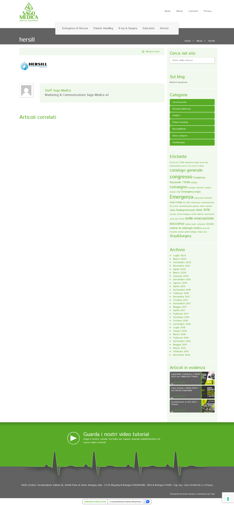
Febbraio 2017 (181, 314)
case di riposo (198, 166)
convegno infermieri (196, 187)
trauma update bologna (187, 232)
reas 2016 (203, 210)
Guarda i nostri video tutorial (116, 434)
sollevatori (201, 224)
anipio (196, 162)
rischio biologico (183, 214)
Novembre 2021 (181, 266)
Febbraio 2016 (181, 338)
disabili (173, 192)
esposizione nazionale (203, 198)
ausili (202, 162)
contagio (193, 182)
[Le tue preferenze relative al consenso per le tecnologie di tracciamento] (228, 499)
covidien (208, 187)
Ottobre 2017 (180, 300)
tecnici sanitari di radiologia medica (192, 226)
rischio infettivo (197, 214)
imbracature (195, 202)
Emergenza (181, 197)
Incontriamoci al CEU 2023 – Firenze (184, 403)
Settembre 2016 (182, 324)
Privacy (208, 11)
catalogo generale (186, 170)
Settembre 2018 (182, 290)
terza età (206, 228)
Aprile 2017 (179, 310)
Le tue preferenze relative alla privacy (125, 502)
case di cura (186, 166)
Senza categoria (179, 135)
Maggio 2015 (180, 344)
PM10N (172, 210)
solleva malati (190, 224)
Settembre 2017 (182, 303)
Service (164, 28)
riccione (173, 214)
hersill (211, 41)
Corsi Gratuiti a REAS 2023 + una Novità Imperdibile (185, 389)
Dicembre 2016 (181, 317)
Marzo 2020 (179, 272)
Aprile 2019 (179, 286)
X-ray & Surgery (127, 28)
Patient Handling (103, 28)
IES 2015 (186, 202)
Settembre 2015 (182, 341)
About (179, 11)
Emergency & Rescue (75, 28)
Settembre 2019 (182, 279)
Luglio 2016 (179, 327)
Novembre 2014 (181, 355)
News (168, 11)
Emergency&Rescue (181, 108)
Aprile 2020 (179, 269)
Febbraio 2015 (181, 351)
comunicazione (179, 102)
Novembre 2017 (181, 296)
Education (149, 28)
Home (188, 41)
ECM (179, 192)
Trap (213, 494)
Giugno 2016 (180, 331)
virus (205, 232)
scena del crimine (177, 219)
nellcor (202, 206)
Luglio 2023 (179, 255)
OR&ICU (176, 115)
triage (200, 232)
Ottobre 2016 (180, 320)
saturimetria (209, 214)
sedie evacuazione (199, 218)
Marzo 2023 (179, 259)
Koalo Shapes (188, 494)
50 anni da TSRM (177, 162)
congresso (181, 177)
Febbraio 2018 (181, 293)
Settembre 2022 (182, 262)
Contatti (193, 11)
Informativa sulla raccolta (95, 502)
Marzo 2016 (179, 334)
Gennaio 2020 (181, 276)
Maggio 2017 (180, 307)
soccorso (177, 223)
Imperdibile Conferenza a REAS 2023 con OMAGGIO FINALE (185, 375)
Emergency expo (191, 192)
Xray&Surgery (178, 142)
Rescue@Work (179, 128)
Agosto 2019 (180, 283)
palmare (209, 206)
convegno (178, 187)
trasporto (173, 232)
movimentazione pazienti (189, 206)
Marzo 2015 (179, 348)
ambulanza (189, 162)
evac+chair (176, 202)
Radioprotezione (185, 210)
